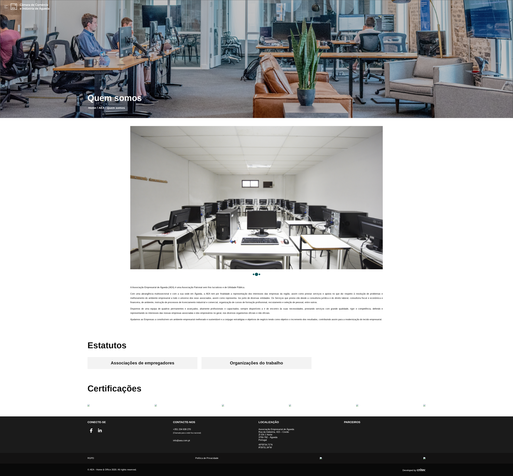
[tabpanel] (256, 127)
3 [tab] (260, 275)
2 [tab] (257, 275)
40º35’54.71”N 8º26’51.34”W (266, 446)
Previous (128, 197)
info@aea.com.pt (181, 440)
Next (384, 197)
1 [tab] (254, 275)
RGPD (91, 458)
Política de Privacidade (206, 458)
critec (421, 470)
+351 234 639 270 (182, 429)
